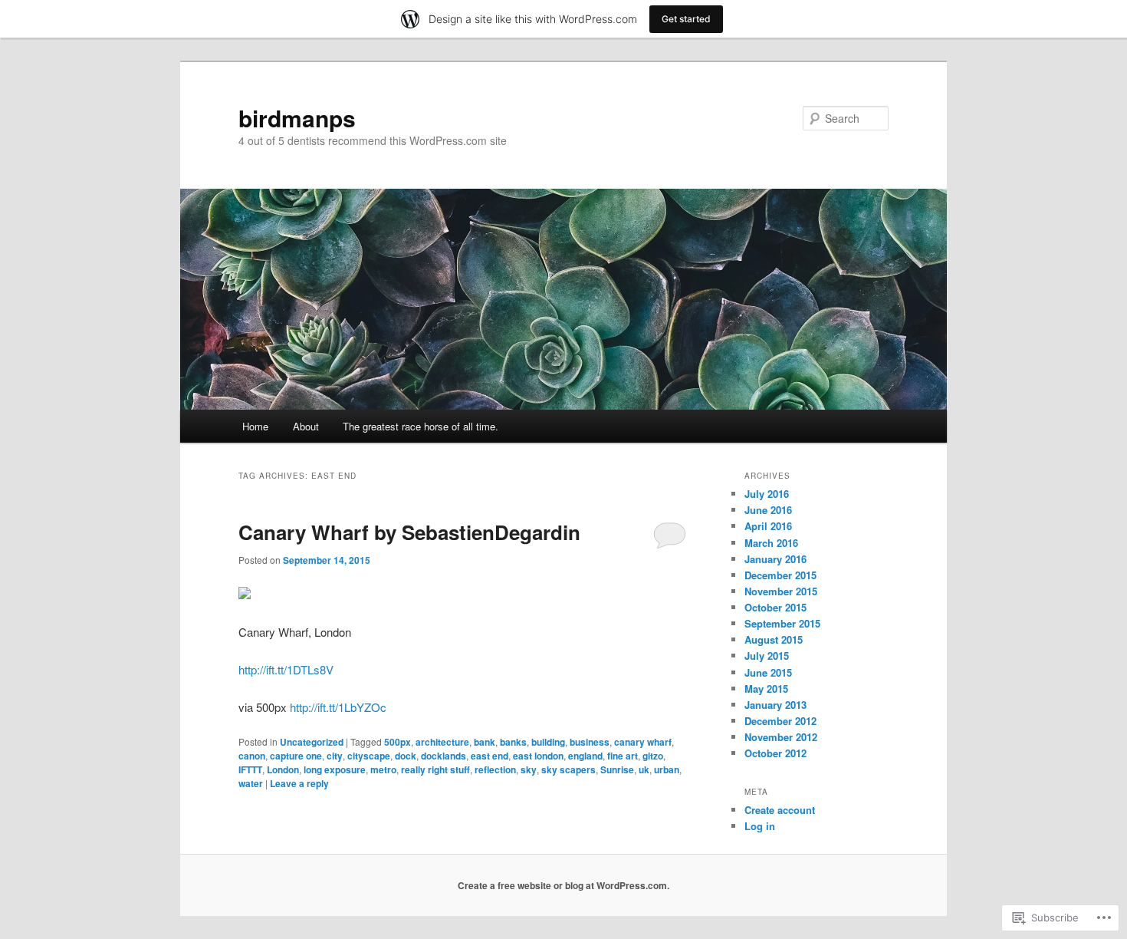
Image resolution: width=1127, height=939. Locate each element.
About (306, 426)
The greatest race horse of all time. (420, 426)
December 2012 (780, 720)
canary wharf (643, 742)
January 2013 (775, 704)
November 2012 (780, 737)
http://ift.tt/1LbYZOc (338, 707)
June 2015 (768, 672)
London (283, 769)
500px (397, 742)
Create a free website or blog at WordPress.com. (563, 885)
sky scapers (568, 769)
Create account (779, 809)
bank (484, 742)
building (548, 742)
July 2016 (766, 493)
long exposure (335, 769)
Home (255, 426)
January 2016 (775, 559)
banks (513, 742)
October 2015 (775, 607)
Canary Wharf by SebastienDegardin (409, 532)
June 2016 (768, 509)
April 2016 (768, 526)
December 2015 (780, 575)
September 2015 (782, 623)
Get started (686, 19)
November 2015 (780, 591)
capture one (296, 756)
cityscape (368, 756)
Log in (759, 826)
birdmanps (297, 117)
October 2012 (775, 753)
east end (489, 756)
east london (538, 756)
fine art (622, 756)
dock (405, 756)
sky (529, 769)
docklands (443, 756)
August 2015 (773, 639)
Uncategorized (311, 742)
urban (666, 769)
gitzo (652, 756)
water (250, 783)
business (590, 742)
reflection (495, 769)
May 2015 (766, 688)
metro (383, 769)
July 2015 (766, 655)
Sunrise (617, 769)
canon (251, 756)
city (335, 756)
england (585, 756)
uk (644, 769)
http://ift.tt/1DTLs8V (286, 669)
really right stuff (435, 769)
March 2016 (771, 542)
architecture (442, 742)
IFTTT (250, 769)
